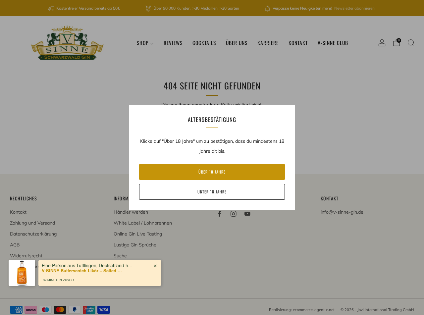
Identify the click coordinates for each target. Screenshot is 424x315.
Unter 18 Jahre (212, 191)
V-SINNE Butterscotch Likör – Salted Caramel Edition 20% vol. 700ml (83, 270)
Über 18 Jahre (212, 172)
